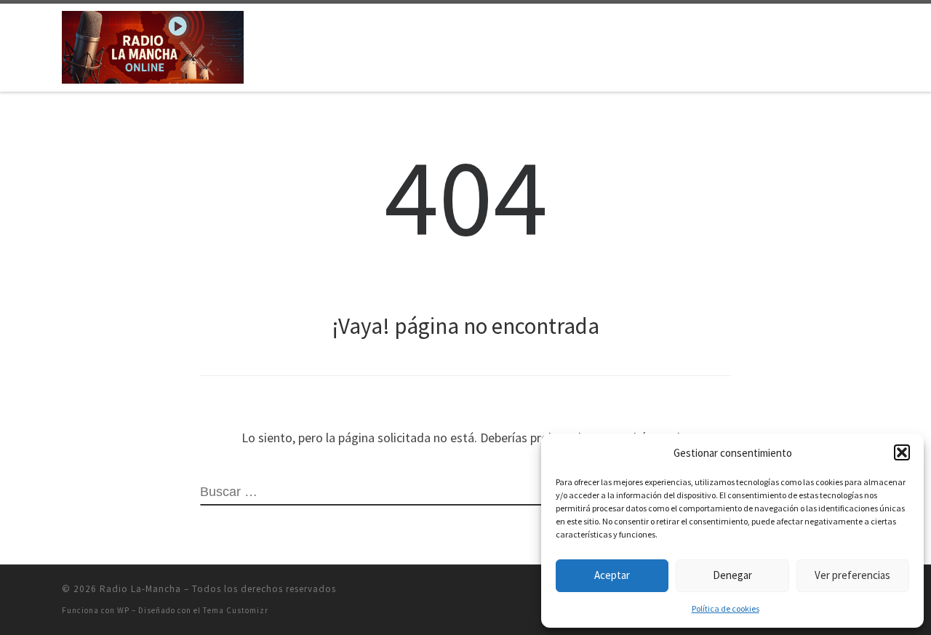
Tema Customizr (235, 610)
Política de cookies (725, 608)
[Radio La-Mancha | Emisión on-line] (153, 44)
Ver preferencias (852, 575)
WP (123, 610)
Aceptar (612, 575)
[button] (902, 452)
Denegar (732, 575)
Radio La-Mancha (140, 589)
